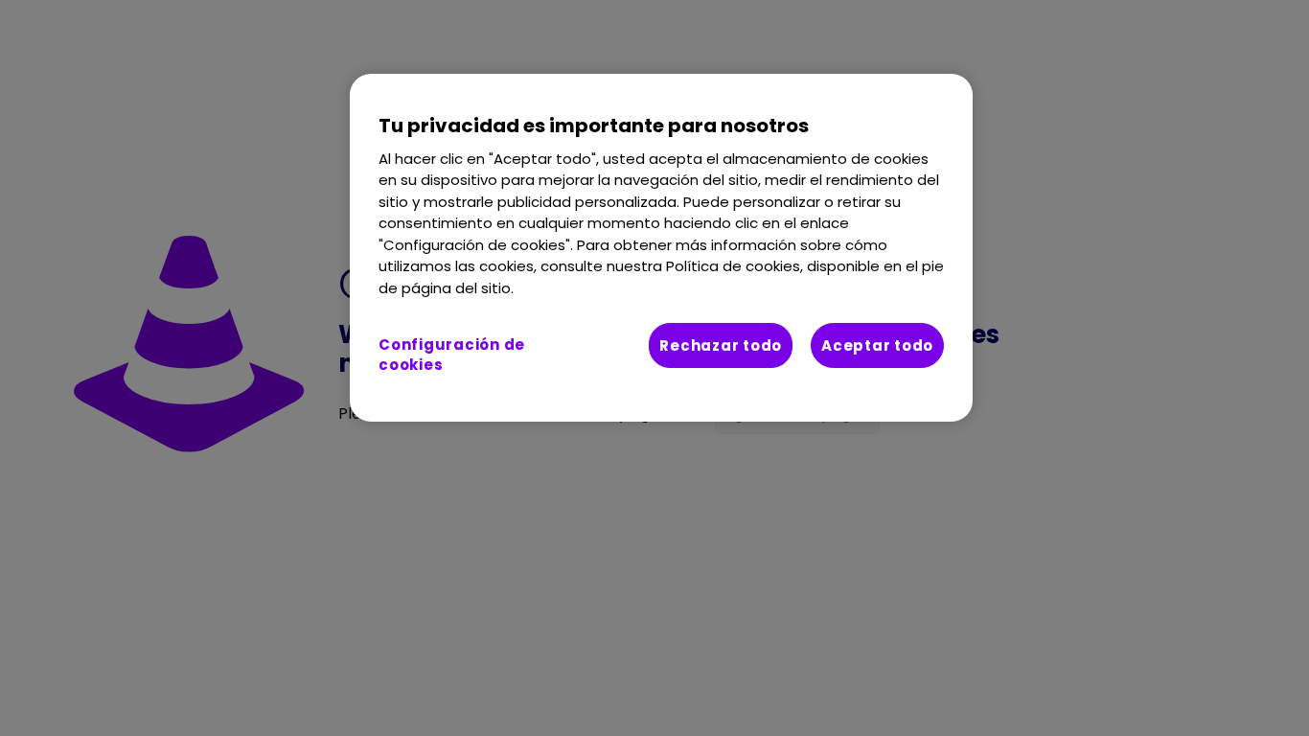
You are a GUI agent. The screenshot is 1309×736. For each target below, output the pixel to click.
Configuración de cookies (452, 354)
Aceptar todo (877, 345)
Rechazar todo (720, 345)
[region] (661, 248)
